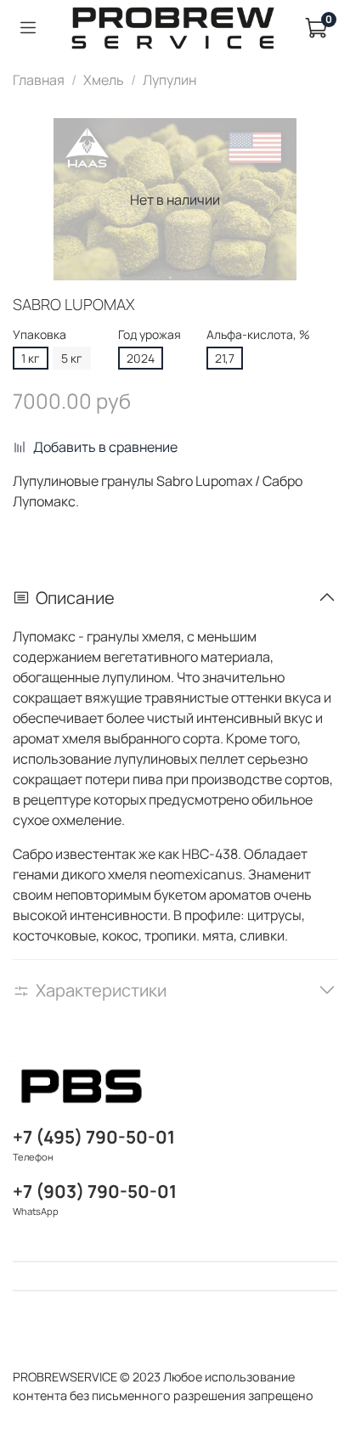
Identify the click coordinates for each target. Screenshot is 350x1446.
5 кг (71, 358)
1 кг (30, 358)
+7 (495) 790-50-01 (94, 1137)
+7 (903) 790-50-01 (95, 1191)
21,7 (224, 358)
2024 (141, 358)
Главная (39, 80)
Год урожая (149, 335)
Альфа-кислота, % (258, 335)
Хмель (103, 80)
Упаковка (39, 335)
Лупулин (169, 80)
